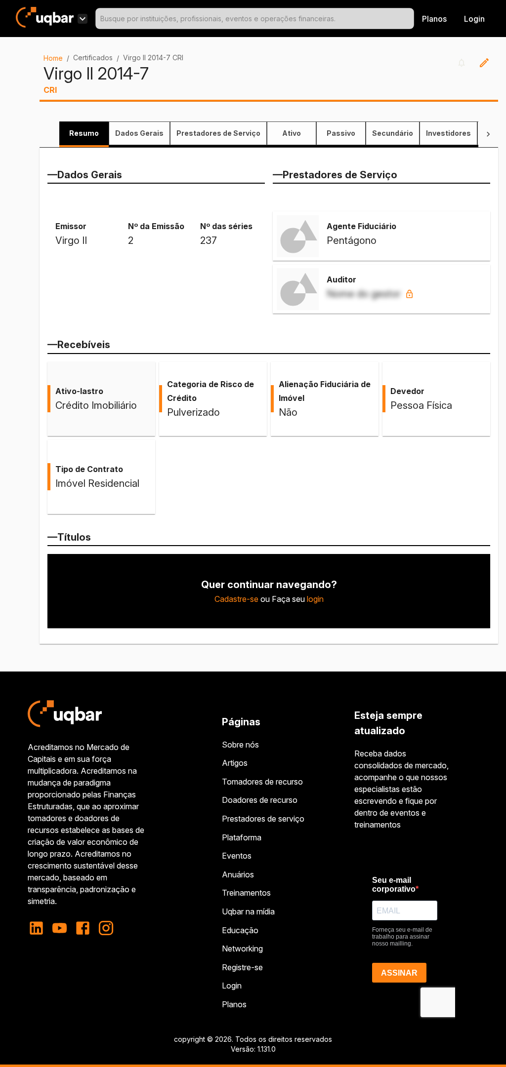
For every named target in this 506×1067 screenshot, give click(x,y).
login (315, 599)
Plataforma (241, 837)
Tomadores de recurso (262, 782)
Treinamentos (246, 893)
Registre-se (242, 967)
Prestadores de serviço (263, 819)
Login (232, 985)
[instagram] (106, 928)
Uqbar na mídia (248, 911)
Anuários (238, 874)
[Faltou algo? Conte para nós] (484, 63)
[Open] (410, 19)
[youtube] (59, 928)
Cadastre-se (236, 599)
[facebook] (82, 928)
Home (53, 58)
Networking (242, 948)
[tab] (84, 133)
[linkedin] (39, 928)
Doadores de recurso (259, 800)
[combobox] (254, 18)
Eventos (237, 856)
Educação (240, 930)
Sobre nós (240, 745)
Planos (434, 19)
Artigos (235, 763)
